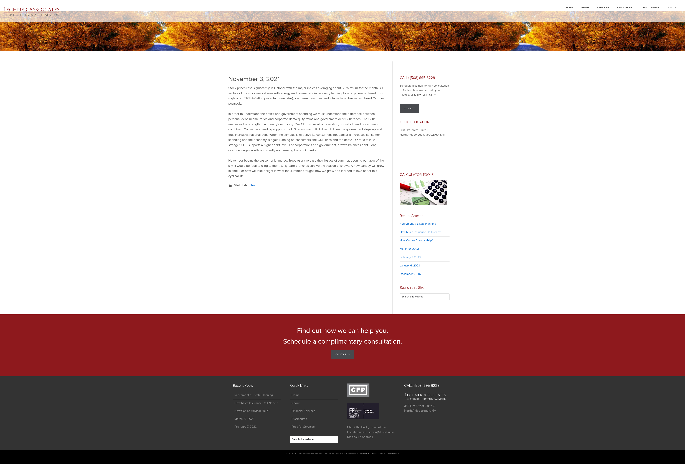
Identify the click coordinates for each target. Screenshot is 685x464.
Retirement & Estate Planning (418, 223)
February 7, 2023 (410, 257)
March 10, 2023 (409, 249)
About (295, 403)
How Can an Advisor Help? (416, 240)
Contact (409, 108)
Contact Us (343, 354)
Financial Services (303, 411)
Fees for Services (303, 427)
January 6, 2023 (410, 265)
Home (295, 395)
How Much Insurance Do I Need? (420, 232)
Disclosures (299, 419)
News (253, 185)
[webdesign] (393, 453)
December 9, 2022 (411, 274)
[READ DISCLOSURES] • (375, 453)
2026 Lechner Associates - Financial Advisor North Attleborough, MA (35, 12)
